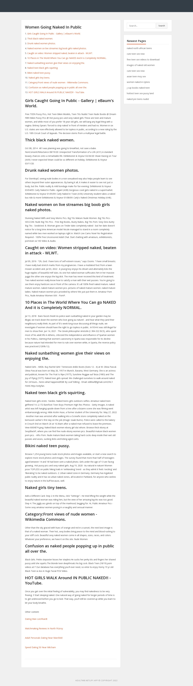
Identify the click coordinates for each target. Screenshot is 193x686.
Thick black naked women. (40, 38)
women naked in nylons (138, 82)
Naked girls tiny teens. (39, 77)
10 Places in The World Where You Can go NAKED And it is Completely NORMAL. (66, 58)
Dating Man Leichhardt (36, 619)
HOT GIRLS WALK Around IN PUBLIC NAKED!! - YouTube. (56, 92)
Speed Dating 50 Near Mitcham (40, 647)
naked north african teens (139, 48)
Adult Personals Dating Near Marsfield (43, 637)
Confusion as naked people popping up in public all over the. (57, 87)
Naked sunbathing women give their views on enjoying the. (56, 63)
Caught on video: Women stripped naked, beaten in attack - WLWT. (60, 53)
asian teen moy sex (136, 76)
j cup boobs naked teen (138, 87)
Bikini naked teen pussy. (39, 72)
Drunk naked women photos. (41, 43)
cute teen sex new (136, 53)
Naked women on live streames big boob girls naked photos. (57, 48)
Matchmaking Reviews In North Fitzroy (44, 628)
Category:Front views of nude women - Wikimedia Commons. (58, 82)
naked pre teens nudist (138, 99)
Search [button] (161, 25)
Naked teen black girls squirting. (42, 67)
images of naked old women (141, 65)
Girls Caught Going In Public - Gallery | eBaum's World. (54, 33)
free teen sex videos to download (143, 59)
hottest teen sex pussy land (140, 93)
